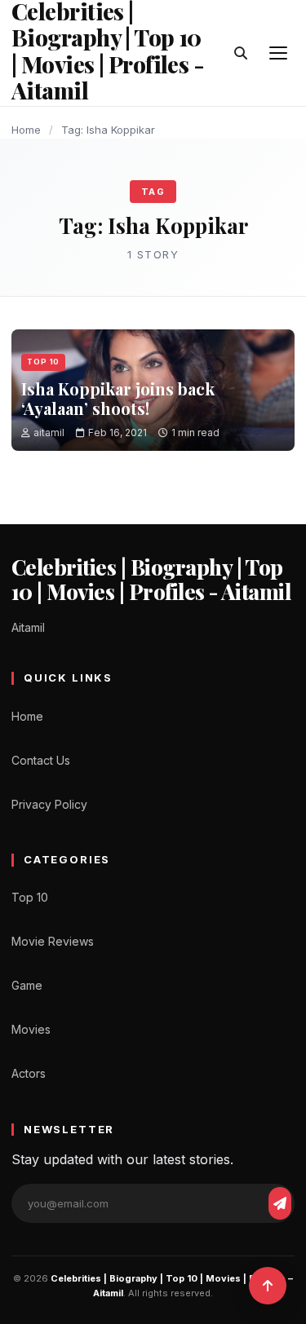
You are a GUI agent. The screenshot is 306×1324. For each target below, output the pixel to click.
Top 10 (43, 361)
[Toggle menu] (278, 53)
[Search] (240, 53)
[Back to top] (267, 1285)
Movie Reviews (52, 941)
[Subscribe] (279, 1203)
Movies (31, 1029)
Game (26, 985)
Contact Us (40, 760)
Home (26, 129)
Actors (28, 1073)
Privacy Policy (49, 804)
